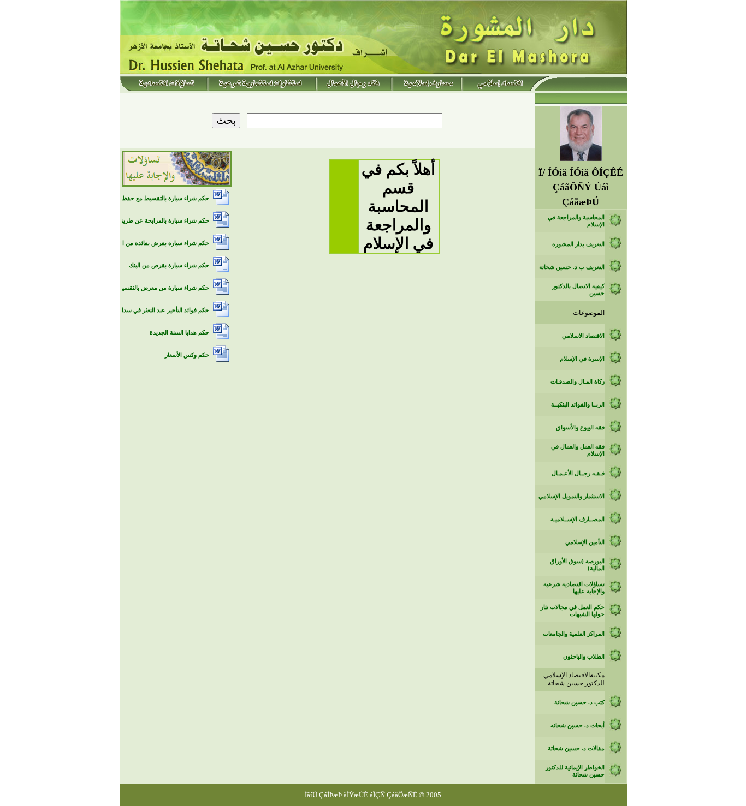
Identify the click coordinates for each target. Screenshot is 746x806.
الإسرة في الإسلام (582, 359)
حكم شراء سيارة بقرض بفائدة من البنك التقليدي (150, 243)
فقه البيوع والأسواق (580, 428)
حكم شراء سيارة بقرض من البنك (169, 265)
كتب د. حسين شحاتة (579, 703)
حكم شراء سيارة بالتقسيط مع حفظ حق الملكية (151, 198)
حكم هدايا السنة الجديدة (179, 333)
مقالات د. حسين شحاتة (576, 748)
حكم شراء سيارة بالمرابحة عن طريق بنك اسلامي (148, 221)
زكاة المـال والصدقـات (577, 382)
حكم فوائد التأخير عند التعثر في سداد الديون (155, 310)
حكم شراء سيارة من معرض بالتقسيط (163, 288)
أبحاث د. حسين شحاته (577, 726)
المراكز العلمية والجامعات (574, 634)
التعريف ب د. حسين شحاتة (572, 267)
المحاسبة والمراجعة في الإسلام (576, 221)
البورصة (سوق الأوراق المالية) (577, 564)
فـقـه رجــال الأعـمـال (578, 473)
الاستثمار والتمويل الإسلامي (571, 496)
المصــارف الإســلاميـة (577, 519)
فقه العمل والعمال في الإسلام (578, 450)
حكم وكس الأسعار (187, 355)
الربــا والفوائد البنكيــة (578, 405)
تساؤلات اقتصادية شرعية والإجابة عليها (574, 587)
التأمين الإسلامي (585, 542)
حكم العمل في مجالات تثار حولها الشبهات (573, 610)
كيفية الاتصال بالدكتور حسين (578, 289)
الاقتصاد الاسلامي (583, 336)
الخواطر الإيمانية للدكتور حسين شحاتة (575, 771)
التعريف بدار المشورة (578, 244)
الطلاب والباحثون (584, 657)
